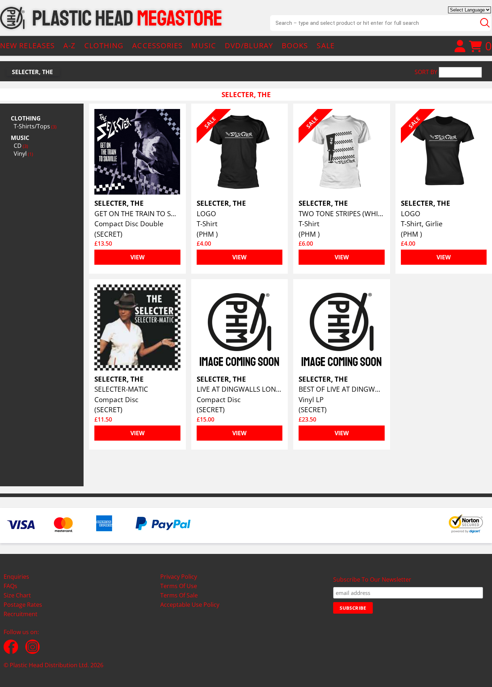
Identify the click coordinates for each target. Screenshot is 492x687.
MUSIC (203, 45)
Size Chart (17, 595)
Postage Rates (23, 605)
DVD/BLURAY (249, 45)
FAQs (10, 586)
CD (21, 146)
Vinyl (23, 154)
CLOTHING (104, 45)
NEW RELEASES (27, 45)
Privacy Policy (178, 577)
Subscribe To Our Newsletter (372, 579)
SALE (325, 45)
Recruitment (20, 614)
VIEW (137, 257)
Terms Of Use (178, 586)
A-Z (69, 45)
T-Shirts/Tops (35, 126)
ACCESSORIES (157, 45)
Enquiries (16, 577)
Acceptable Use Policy (189, 605)
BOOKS (295, 45)
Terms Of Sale (179, 595)
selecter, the (32, 72)
